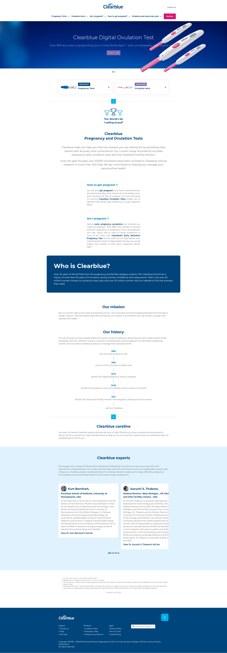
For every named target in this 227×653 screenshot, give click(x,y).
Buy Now (169, 16)
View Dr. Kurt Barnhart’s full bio (77, 533)
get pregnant (106, 190)
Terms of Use (115, 631)
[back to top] (165, 617)
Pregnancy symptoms (94, 634)
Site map (63, 634)
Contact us (171, 7)
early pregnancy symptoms (109, 224)
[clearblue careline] (113, 416)
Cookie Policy (115, 634)
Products (87, 626)
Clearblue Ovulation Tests (112, 199)
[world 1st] (113, 101)
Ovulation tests (142, 88)
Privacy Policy (116, 629)
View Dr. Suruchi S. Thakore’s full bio (141, 544)
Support (62, 626)
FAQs (62, 631)
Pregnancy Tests (86, 88)
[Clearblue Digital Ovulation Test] (113, 44)
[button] (109, 553)
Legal (111, 626)
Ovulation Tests (91, 629)
